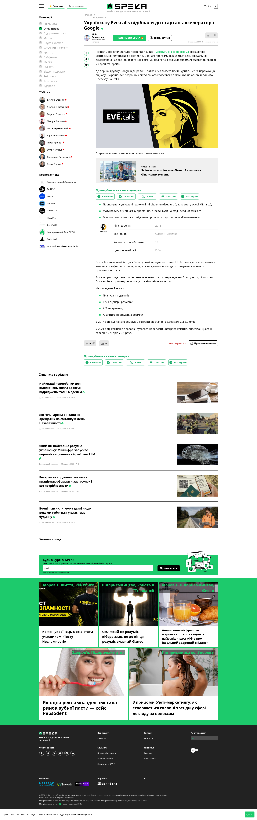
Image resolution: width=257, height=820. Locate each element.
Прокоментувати (205, 343)
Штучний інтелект (56, 47)
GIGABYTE (52, 210)
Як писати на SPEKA (106, 764)
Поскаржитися (178, 343)
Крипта (48, 52)
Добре (249, 814)
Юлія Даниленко (98, 35)
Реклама (148, 753)
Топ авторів (58, 6)
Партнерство (150, 758)
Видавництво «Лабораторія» (61, 182)
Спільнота (50, 24)
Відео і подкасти (54, 71)
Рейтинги (50, 76)
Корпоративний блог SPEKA (61, 232)
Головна (88, 14)
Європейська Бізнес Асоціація (62, 246)
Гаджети (49, 67)
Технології (50, 81)
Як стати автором (76, 6)
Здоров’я (49, 86)
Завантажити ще (50, 539)
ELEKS (50, 196)
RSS (146, 778)
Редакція (101, 738)
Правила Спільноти (106, 753)
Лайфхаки (50, 57)
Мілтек (48, 38)
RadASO (51, 189)
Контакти (148, 738)
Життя (48, 62)
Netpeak (51, 203)
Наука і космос (53, 43)
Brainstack (52, 239)
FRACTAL (51, 217)
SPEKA (48, 795)
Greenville (52, 224)
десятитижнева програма (172, 51)
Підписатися (162, 37)
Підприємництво (55, 33)
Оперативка (99, 17)
